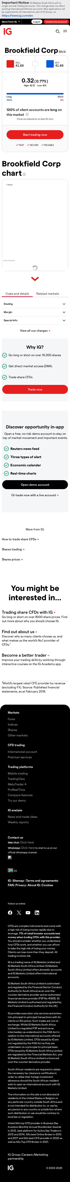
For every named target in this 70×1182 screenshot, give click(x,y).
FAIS (11, 885)
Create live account (56, 21)
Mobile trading (18, 773)
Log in (36, 21)
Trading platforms (20, 767)
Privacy (21, 885)
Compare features (20, 795)
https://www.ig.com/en (17, 15)
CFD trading (16, 745)
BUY (57, 62)
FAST (21, 145)
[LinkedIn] (37, 912)
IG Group (14, 1154)
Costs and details (17, 293)
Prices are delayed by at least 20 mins (35, 119)
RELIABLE (49, 145)
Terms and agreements (42, 880)
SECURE (34, 145)
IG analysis (15, 810)
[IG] (8, 31)
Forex (11, 719)
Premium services (20, 757)
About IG (34, 885)
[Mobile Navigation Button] (65, 31)
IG (10, 880)
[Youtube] (28, 912)
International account (22, 751)
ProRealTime (16, 789)
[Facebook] (10, 912)
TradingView (16, 778)
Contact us (15, 837)
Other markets (18, 735)
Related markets (47, 293)
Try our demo (17, 800)
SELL (17, 62)
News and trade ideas (22, 816)
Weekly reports (18, 822)
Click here (27, 842)
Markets (13, 712)
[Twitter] (19, 912)
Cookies (47, 885)
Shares (12, 730)
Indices (13, 724)
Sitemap (19, 880)
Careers (27, 1154)
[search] (57, 31)
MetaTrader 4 (17, 784)
